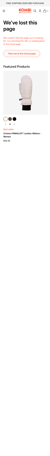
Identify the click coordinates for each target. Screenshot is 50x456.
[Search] (34, 11)
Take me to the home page (22, 53)
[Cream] (6, 119)
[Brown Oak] (10, 119)
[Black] (14, 119)
